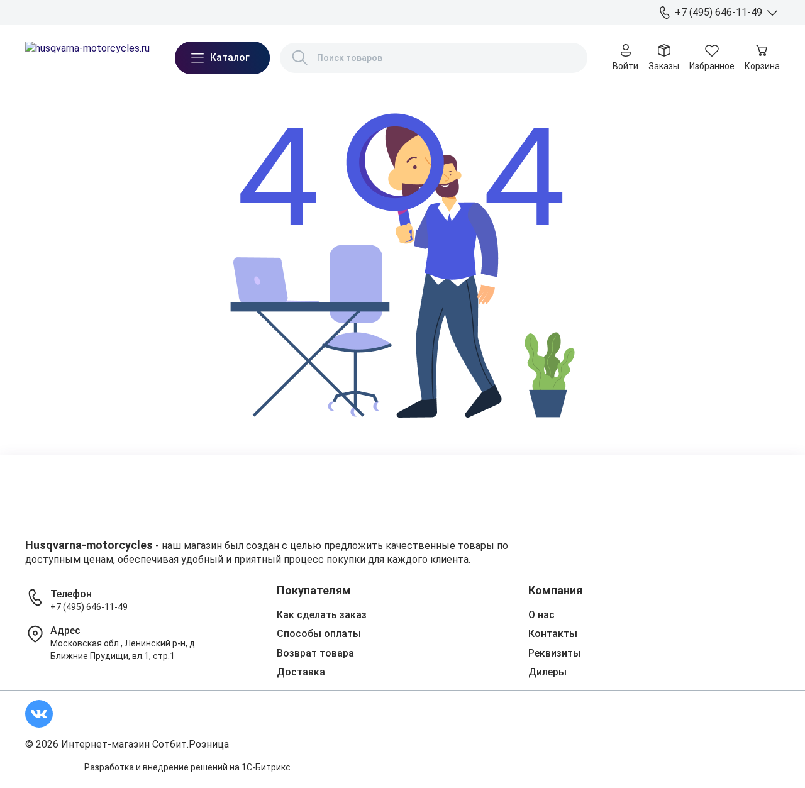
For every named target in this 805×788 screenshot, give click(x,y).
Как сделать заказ (322, 615)
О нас (36, 12)
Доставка (79, 12)
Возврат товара (315, 653)
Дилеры (221, 12)
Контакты (173, 12)
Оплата (126, 12)
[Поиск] (300, 58)
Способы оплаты (319, 634)
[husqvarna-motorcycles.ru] (87, 58)
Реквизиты (554, 653)
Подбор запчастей (286, 12)
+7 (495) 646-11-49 (89, 607)
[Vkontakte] (39, 714)
